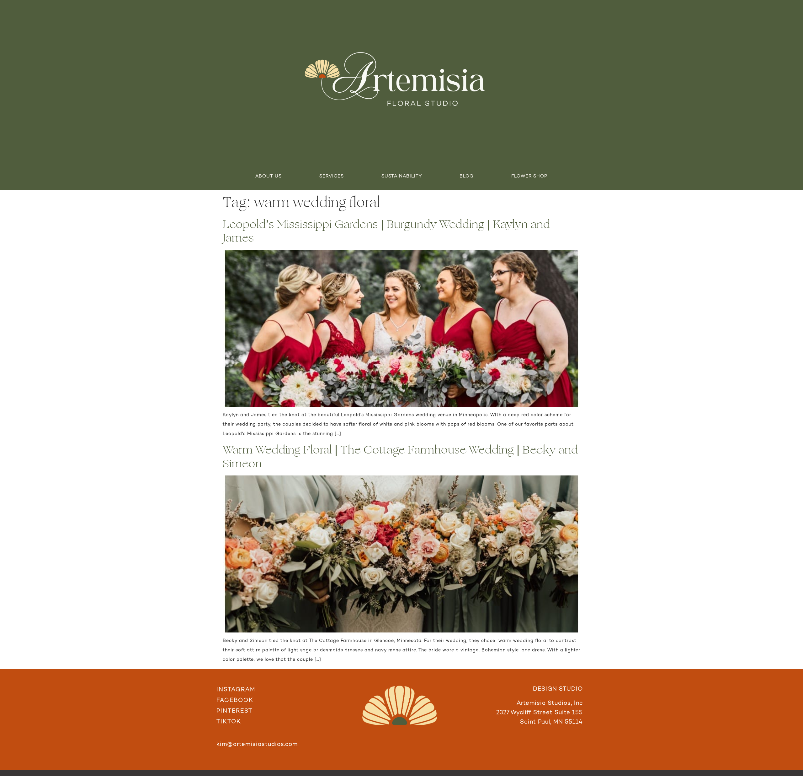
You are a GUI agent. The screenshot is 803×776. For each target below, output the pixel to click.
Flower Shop (529, 176)
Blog (467, 176)
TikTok (228, 722)
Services (331, 176)
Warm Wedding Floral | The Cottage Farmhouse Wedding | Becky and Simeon (400, 456)
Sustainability (401, 176)
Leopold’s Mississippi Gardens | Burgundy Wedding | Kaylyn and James (386, 231)
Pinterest (234, 711)
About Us (268, 176)
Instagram (235, 690)
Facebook (234, 700)
